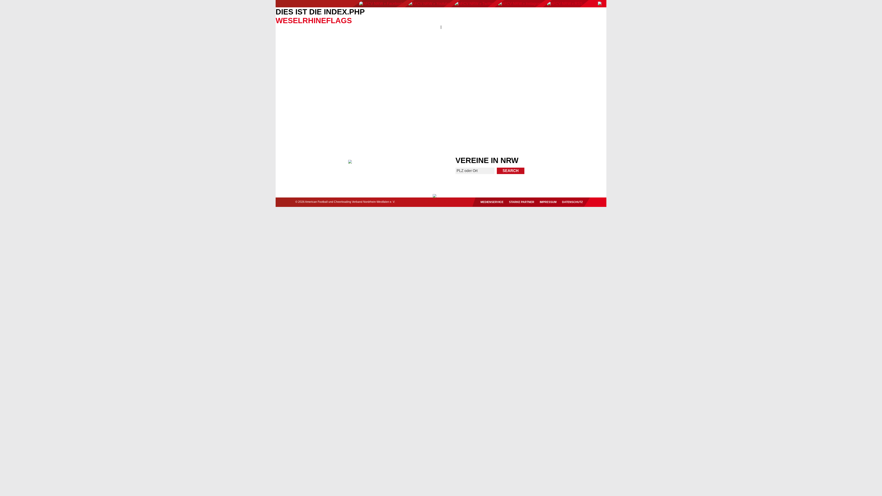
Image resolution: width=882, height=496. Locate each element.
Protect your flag (317, 121)
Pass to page (356, 73)
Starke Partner (521, 202)
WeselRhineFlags (314, 20)
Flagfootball (443, 15)
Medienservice (492, 202)
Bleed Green (400, 121)
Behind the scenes (564, 121)
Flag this (481, 121)
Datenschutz (572, 202)
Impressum (548, 202)
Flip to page (525, 73)
